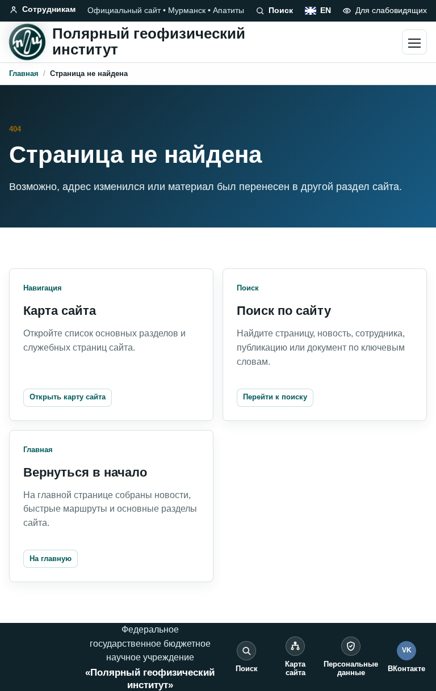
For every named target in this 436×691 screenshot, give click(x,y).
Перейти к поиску (275, 397)
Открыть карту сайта (68, 397)
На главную (51, 558)
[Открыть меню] (414, 42)
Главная (24, 73)
